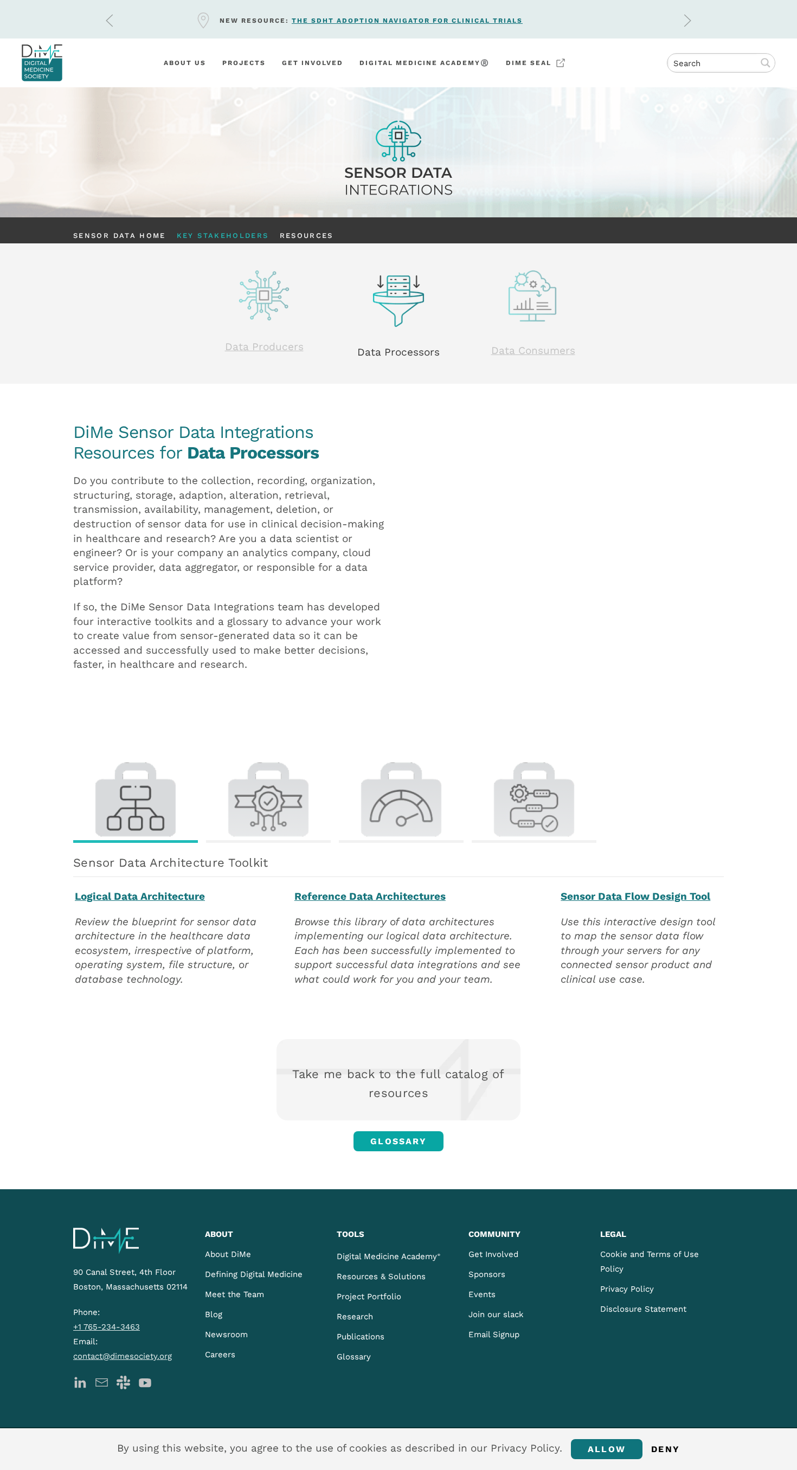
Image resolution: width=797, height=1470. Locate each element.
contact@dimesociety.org (122, 1356)
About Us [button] (185, 63)
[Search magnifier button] (765, 63)
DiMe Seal (528, 63)
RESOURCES (306, 235)
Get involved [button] (312, 63)
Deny (665, 1449)
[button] (109, 20)
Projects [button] (244, 63)
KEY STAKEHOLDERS (223, 235)
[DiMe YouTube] (145, 1381)
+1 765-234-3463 (106, 1327)
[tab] (135, 801)
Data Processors (398, 352)
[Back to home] (42, 63)
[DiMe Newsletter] (101, 1381)
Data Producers (264, 346)
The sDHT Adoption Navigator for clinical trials (407, 20)
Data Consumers (533, 350)
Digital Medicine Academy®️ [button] (424, 63)
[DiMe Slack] (123, 1381)
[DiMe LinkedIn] (80, 1381)
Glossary (398, 1141)
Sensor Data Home (119, 235)
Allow (607, 1449)
